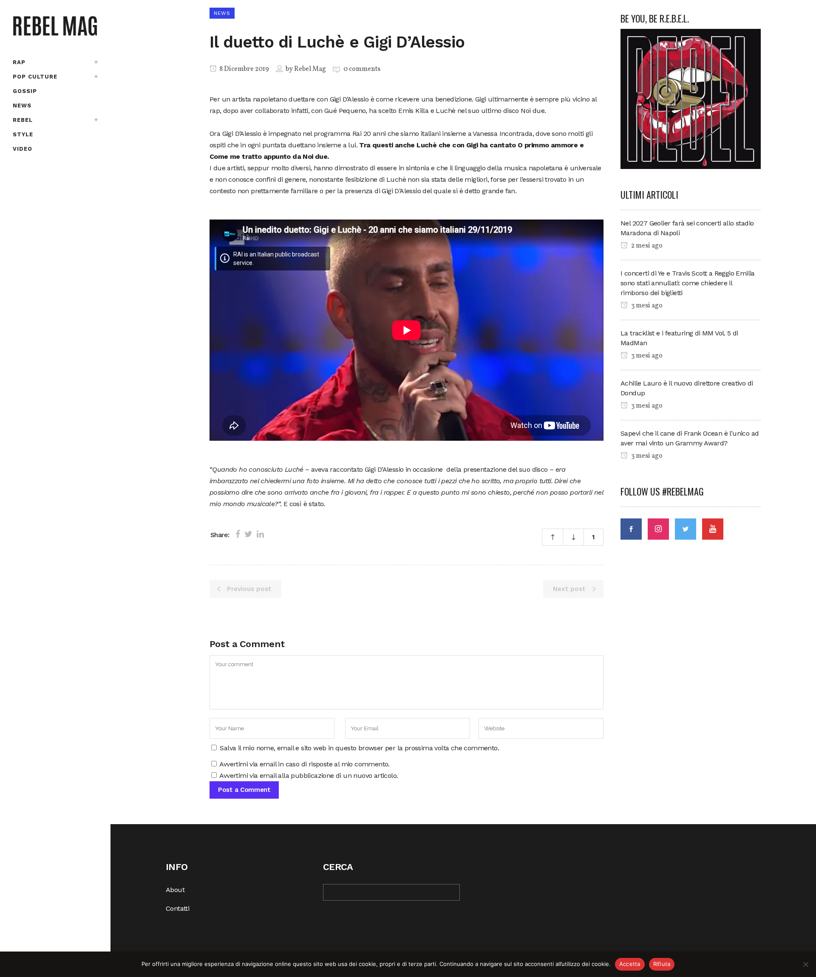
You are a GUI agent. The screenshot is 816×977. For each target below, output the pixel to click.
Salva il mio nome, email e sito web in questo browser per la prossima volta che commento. (359, 748)
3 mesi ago (646, 305)
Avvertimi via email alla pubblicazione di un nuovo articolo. (308, 775)
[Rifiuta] (805, 964)
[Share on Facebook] (237, 534)
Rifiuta (662, 963)
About (175, 890)
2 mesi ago (646, 246)
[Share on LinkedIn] (260, 534)
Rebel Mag (310, 69)
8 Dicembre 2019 (243, 69)
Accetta (629, 963)
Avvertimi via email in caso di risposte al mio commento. (304, 764)
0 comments (361, 69)
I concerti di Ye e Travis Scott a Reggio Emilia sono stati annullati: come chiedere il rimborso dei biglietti (687, 283)
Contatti (177, 908)
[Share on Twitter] (248, 534)
